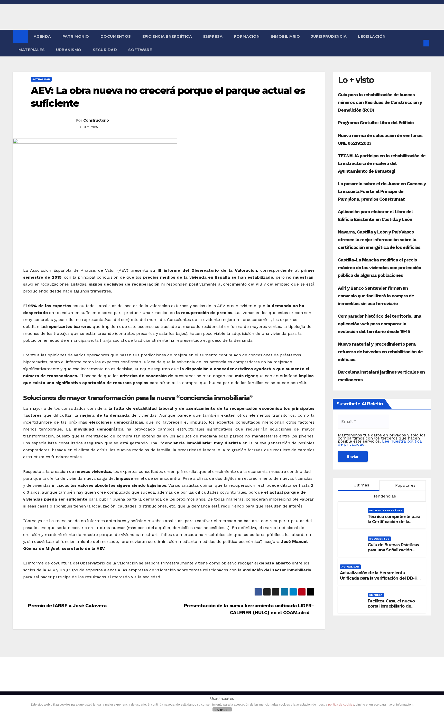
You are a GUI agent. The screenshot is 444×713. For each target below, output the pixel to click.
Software (140, 49)
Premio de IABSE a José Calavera (67, 606)
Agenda (42, 36)
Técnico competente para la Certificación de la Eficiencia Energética (394, 522)
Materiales (31, 49)
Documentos (115, 36)
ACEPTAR (222, 709)
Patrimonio (75, 36)
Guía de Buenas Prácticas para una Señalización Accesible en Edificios (393, 550)
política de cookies (341, 704)
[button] (417, 43)
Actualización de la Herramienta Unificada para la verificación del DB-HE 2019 (380, 578)
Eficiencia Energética (167, 36)
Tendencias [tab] (384, 496)
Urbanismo (68, 49)
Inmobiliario (285, 36)
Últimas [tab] (360, 485)
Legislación (372, 36)
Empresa (213, 36)
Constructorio (96, 120)
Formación (247, 36)
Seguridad (105, 49)
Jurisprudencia (329, 36)
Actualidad (41, 79)
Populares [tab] (404, 485)
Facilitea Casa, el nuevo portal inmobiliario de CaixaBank (391, 606)
